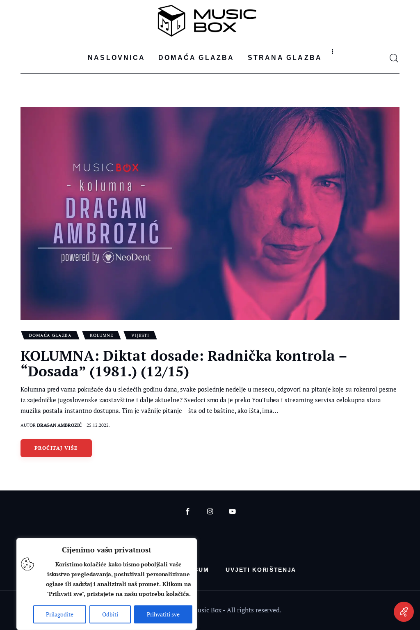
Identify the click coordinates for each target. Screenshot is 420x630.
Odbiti (110, 614)
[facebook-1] (187, 511)
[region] (106, 584)
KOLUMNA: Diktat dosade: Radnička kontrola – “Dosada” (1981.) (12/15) (184, 363)
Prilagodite (59, 614)
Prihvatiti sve (163, 614)
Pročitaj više (56, 448)
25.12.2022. (98, 425)
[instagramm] (210, 511)
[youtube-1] (232, 511)
